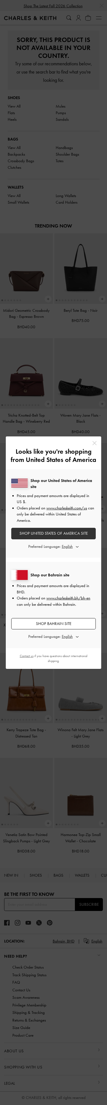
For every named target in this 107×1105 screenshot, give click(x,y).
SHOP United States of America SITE (53, 533)
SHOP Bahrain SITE (53, 623)
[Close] (94, 443)
